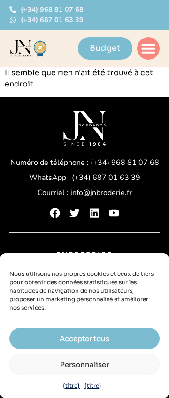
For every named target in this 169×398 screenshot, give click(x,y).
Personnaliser (84, 364)
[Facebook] (55, 213)
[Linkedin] (94, 213)
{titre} (71, 385)
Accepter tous (84, 338)
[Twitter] (74, 213)
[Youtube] (114, 213)
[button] (148, 48)
